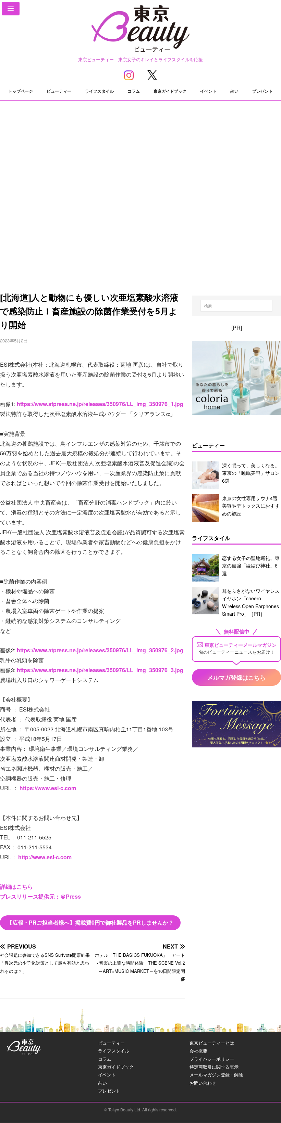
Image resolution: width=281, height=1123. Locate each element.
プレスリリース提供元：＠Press (40, 896)
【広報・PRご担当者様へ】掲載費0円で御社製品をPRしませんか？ (90, 922)
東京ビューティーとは (212, 1043)
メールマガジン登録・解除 (216, 1074)
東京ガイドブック (170, 91)
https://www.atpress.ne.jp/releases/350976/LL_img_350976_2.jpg (100, 650)
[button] (11, 8)
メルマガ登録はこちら (236, 677)
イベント (208, 91)
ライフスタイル (99, 91)
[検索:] (236, 306)
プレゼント (262, 91)
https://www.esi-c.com (48, 788)
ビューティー (59, 91)
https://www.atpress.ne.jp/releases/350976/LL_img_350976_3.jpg (100, 670)
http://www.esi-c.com (45, 857)
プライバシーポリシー (212, 1059)
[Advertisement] (140, 220)
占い (234, 91)
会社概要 (198, 1050)
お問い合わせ (203, 1083)
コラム (133, 91)
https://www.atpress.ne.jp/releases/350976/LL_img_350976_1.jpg (100, 404)
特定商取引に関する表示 (214, 1066)
